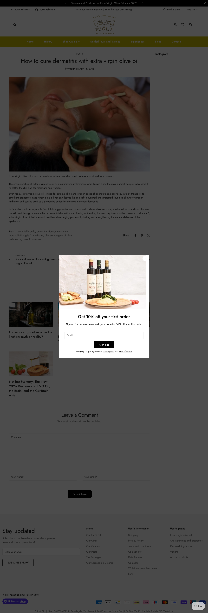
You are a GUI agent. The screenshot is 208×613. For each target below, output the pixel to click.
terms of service (125, 351)
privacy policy (108, 351)
